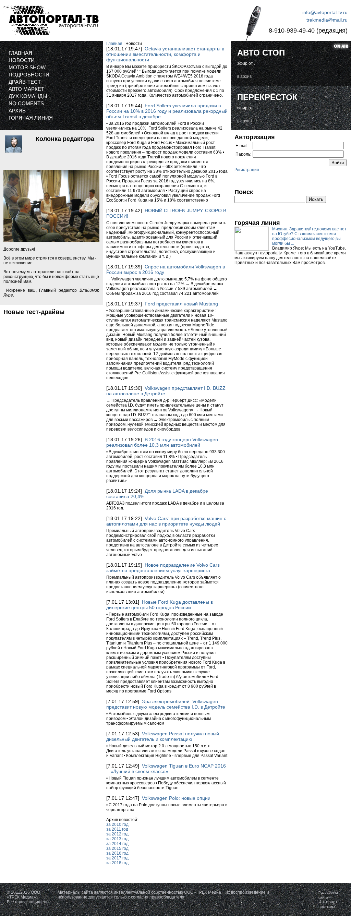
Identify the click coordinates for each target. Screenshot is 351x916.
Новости (22, 60)
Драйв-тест (25, 82)
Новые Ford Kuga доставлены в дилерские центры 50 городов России (159, 604)
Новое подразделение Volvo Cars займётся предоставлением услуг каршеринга (163, 567)
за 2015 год (117, 848)
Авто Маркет (26, 89)
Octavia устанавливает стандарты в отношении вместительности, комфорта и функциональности (165, 54)
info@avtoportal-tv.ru (325, 12)
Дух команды (28, 96)
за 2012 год (117, 834)
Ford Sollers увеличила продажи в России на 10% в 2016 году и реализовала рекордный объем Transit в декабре (167, 111)
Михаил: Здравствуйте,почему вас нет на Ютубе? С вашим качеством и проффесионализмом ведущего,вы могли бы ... (309, 236)
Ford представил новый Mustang (181, 303)
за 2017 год (117, 858)
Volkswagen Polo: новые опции (176, 798)
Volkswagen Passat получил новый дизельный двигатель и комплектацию (162, 736)
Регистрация (246, 169)
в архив (244, 76)
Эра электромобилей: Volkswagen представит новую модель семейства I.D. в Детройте (165, 704)
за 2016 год (117, 853)
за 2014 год (117, 843)
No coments (26, 103)
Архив (17, 110)
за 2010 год (117, 824)
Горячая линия (31, 118)
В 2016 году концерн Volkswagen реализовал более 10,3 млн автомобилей (162, 442)
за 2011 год (117, 829)
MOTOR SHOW (27, 67)
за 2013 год (117, 838)
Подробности (29, 74)
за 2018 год (117, 862)
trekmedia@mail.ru (327, 20)
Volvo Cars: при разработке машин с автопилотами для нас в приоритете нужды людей (166, 521)
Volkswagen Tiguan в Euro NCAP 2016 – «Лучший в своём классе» (166, 768)
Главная (20, 53)
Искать (316, 199)
